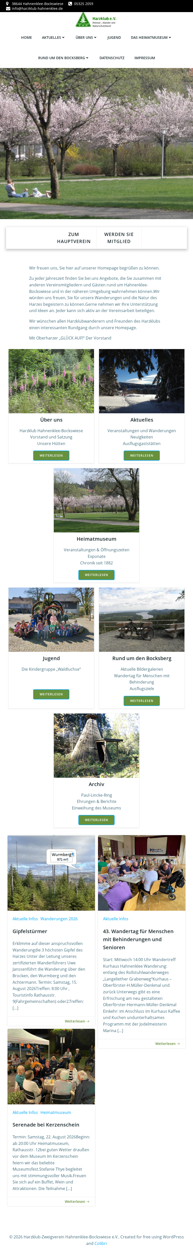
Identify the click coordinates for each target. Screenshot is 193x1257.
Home (26, 37)
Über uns (84, 37)
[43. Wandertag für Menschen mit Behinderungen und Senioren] (141, 872)
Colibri (100, 1243)
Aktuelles (51, 37)
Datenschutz (112, 57)
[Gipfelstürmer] (51, 872)
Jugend (114, 37)
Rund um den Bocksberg (61, 57)
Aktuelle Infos (25, 919)
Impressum (144, 57)
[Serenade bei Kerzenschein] (51, 1066)
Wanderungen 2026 (59, 919)
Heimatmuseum (55, 1112)
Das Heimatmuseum (149, 37)
